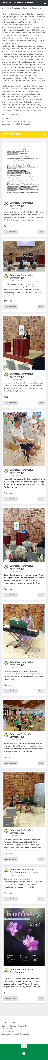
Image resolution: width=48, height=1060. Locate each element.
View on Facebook (10, 232)
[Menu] (45, 3)
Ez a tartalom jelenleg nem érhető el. (17, 879)
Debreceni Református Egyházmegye (18, 3)
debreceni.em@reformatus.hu (18, 1034)
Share (41, 232)
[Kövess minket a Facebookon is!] (45, 134)
